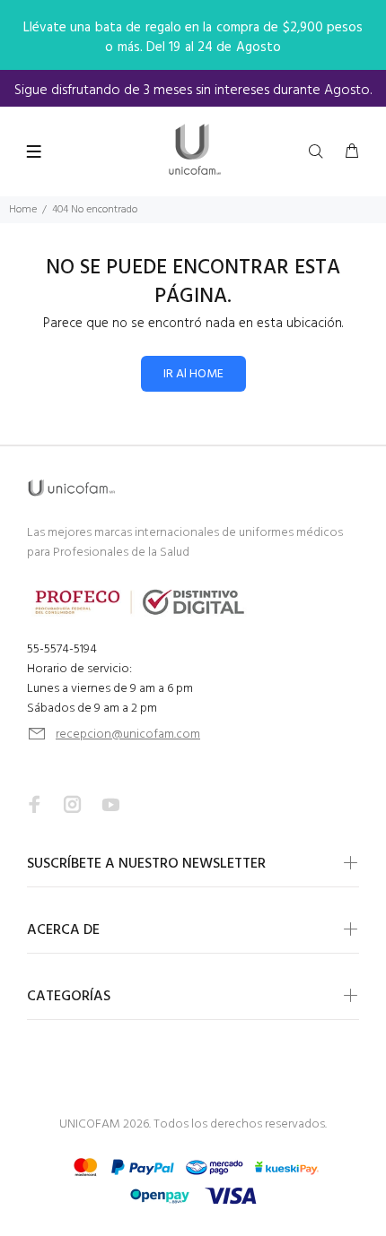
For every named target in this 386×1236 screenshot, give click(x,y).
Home (23, 210)
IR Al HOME (193, 374)
